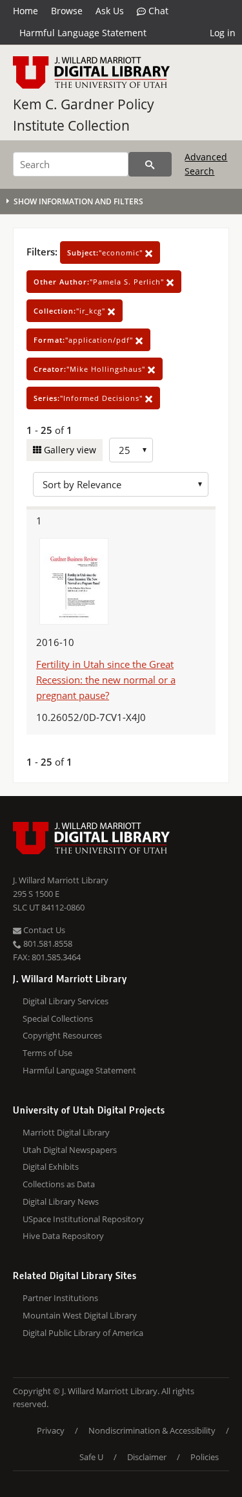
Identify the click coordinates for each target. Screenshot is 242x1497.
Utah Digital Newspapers (70, 1150)
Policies (204, 1457)
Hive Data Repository (63, 1236)
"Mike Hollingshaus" (91, 369)
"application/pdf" (85, 340)
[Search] (150, 164)
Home (25, 11)
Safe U (91, 1457)
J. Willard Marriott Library (60, 880)
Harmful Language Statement (82, 33)
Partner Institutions (60, 1298)
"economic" (106, 252)
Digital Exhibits (51, 1166)
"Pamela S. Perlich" (100, 281)
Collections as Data (59, 1184)
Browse (67, 11)
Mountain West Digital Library (80, 1315)
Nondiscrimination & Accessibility (152, 1430)
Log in (223, 33)
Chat (157, 11)
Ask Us (110, 11)
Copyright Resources (62, 1035)
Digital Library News (61, 1201)
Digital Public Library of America (83, 1333)
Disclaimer (146, 1457)
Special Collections (58, 1018)
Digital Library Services (65, 1001)
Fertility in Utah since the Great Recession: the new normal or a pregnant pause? (106, 680)
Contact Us (43, 930)
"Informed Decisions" (89, 398)
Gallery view (68, 450)
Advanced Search (206, 164)
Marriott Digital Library (66, 1132)
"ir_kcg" (71, 311)
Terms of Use (47, 1053)
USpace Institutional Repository (83, 1219)
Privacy (51, 1430)
